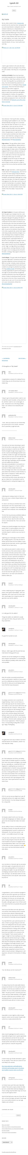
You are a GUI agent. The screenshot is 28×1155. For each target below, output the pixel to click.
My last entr (20, 23)
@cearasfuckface (17, 139)
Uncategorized (17, 346)
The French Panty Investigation (9, 1132)
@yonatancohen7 (6, 139)
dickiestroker (11, 438)
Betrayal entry (15, 171)
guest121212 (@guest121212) (16, 692)
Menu (14, 10)
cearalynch (11, 628)
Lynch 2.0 (14, 3)
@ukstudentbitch (6, 253)
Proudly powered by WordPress (9, 1152)
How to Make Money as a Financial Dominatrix (12, 1128)
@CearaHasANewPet (7, 284)
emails (12, 269)
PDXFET (10, 583)
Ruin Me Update (5, 1130)
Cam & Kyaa (22, 358)
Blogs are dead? (5, 1125)
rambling (8, 269)
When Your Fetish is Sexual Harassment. (11, 1126)
